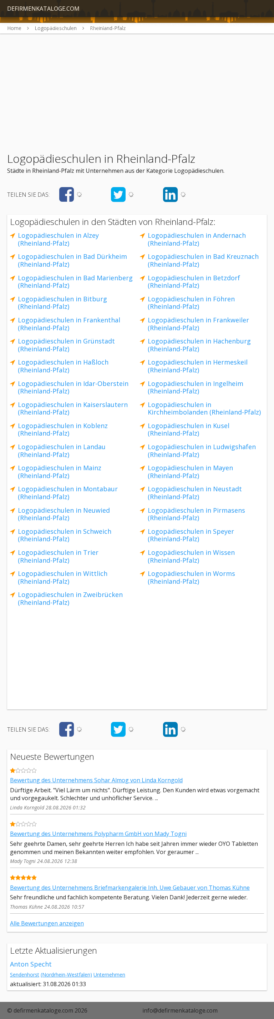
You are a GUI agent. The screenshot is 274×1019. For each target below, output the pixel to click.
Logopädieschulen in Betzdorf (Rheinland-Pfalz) (194, 281)
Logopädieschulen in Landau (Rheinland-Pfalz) (62, 450)
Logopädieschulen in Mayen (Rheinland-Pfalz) (190, 471)
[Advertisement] (137, 84)
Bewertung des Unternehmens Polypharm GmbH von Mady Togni (98, 834)
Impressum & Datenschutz (230, 26)
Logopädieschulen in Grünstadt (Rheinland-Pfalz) (66, 345)
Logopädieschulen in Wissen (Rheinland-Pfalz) (191, 556)
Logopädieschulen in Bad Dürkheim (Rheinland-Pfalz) (72, 260)
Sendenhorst (24, 974)
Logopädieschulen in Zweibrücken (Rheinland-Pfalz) (70, 598)
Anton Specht (31, 964)
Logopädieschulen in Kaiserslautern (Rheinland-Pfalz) (73, 408)
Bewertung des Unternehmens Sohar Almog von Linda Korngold (96, 780)
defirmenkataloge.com (43, 8)
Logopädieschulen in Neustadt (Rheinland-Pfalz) (195, 493)
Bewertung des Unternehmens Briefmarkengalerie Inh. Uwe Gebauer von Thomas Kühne (130, 888)
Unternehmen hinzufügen (152, 26)
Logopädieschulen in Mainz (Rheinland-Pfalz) (59, 471)
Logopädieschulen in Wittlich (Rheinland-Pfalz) (62, 577)
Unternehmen (109, 974)
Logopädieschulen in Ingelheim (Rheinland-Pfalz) (195, 387)
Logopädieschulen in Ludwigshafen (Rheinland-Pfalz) (202, 450)
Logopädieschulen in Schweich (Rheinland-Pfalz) (64, 535)
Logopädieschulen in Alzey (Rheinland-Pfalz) (58, 239)
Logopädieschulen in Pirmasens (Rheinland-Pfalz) (196, 514)
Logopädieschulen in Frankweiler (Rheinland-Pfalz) (198, 324)
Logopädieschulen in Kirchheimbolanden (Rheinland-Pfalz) (204, 408)
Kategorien (59, 26)
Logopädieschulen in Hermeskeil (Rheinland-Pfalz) (198, 366)
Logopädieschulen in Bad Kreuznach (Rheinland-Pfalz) (203, 260)
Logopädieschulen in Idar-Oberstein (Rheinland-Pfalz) (73, 387)
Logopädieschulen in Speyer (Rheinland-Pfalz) (191, 535)
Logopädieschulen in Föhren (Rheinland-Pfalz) (191, 303)
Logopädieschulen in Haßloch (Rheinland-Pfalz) (63, 366)
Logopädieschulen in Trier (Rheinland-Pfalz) (58, 556)
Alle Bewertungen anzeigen (47, 923)
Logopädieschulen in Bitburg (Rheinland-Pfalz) (62, 303)
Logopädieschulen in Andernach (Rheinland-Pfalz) (197, 239)
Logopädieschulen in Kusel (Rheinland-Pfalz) (188, 429)
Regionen (97, 26)
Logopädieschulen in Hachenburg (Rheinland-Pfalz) (199, 345)
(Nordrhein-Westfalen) (66, 974)
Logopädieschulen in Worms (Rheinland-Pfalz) (191, 577)
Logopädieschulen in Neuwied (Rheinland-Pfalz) (64, 514)
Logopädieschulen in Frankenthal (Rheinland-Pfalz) (69, 324)
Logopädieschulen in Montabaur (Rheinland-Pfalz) (68, 493)
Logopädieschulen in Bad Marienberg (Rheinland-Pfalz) (75, 281)
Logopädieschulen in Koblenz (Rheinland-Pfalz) (63, 429)
